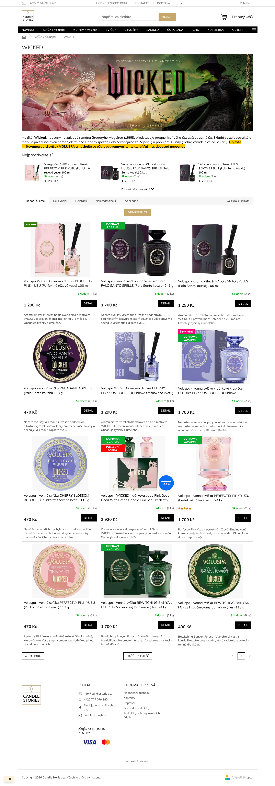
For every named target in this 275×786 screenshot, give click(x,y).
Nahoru (34, 656)
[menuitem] (28, 29)
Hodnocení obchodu (111, 3)
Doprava (163, 3)
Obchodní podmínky (136, 708)
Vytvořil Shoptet (242, 777)
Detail (88, 303)
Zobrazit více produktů (135, 189)
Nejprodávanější (106, 201)
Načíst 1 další (138, 656)
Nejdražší (81, 201)
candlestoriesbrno (95, 715)
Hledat (167, 17)
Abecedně (131, 201)
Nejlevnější (60, 201)
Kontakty (142, 3)
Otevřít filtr (138, 212)
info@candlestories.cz (98, 693)
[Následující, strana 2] (241, 656)
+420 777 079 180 (95, 699)
